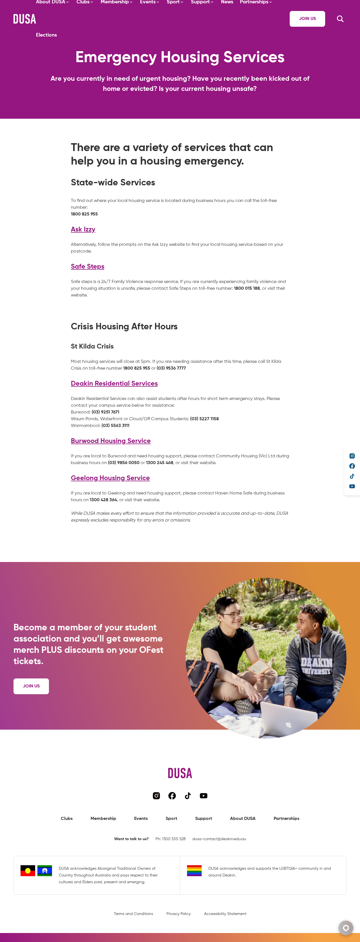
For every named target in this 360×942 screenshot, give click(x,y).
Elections (46, 35)
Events (141, 819)
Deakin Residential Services (114, 383)
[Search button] (340, 19)
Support (203, 819)
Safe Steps (87, 266)
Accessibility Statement (225, 914)
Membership (103, 819)
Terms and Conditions (133, 914)
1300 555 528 (174, 839)
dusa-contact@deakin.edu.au (219, 839)
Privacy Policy (178, 914)
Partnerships (286, 819)
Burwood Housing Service (111, 441)
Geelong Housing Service (110, 478)
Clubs (67, 819)
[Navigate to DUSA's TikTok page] (352, 476)
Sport (171, 819)
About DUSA (243, 819)
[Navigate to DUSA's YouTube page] (352, 486)
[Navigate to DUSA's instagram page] (352, 456)
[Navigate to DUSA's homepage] (25, 19)
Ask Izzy (83, 229)
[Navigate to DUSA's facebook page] (352, 466)
